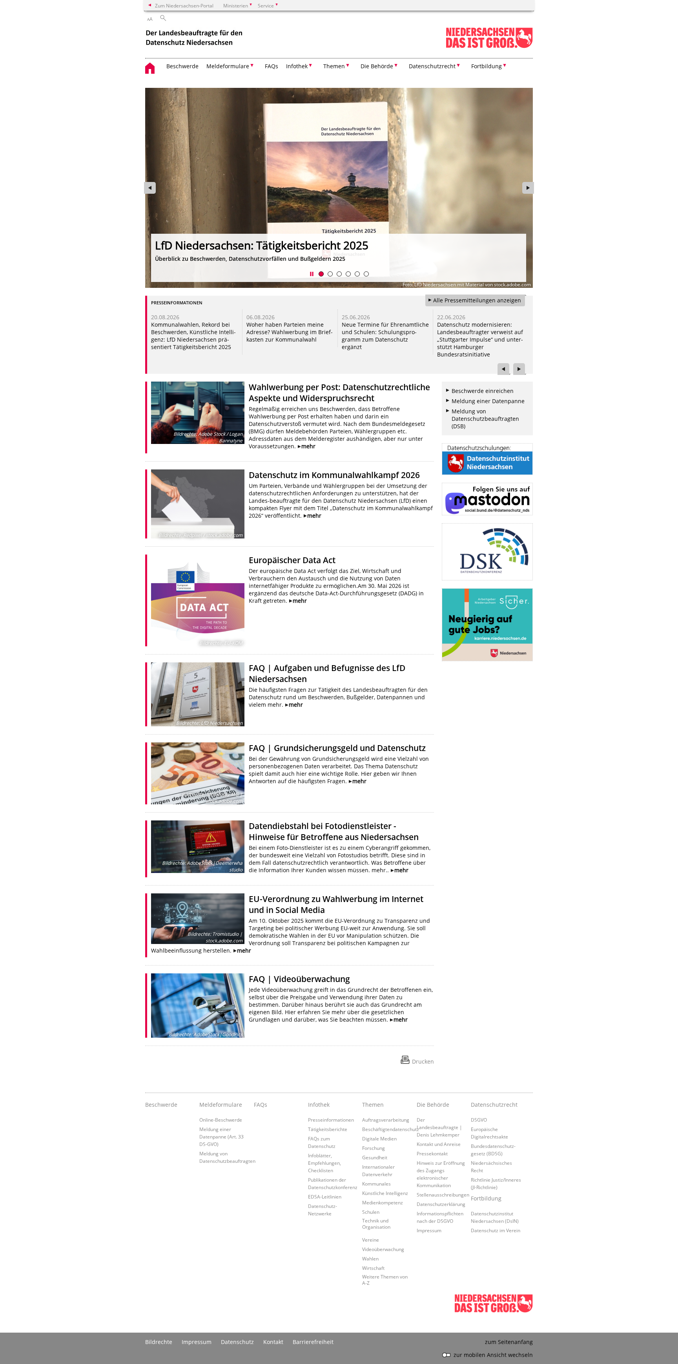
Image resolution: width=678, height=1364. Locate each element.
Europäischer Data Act (292, 560)
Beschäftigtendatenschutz (390, 1129)
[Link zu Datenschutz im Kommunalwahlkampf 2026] (197, 503)
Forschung (373, 1148)
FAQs (271, 66)
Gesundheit (374, 1157)
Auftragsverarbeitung (385, 1120)
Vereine (370, 1240)
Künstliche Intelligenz (385, 1193)
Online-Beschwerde (220, 1120)
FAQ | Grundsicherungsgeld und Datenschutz (337, 747)
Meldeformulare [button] (227, 66)
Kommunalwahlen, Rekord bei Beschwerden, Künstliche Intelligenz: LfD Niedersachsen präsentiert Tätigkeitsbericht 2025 (193, 336)
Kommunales (376, 1183)
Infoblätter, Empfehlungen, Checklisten (324, 1162)
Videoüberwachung (383, 1249)
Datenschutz (237, 1342)
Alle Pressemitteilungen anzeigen (477, 300)
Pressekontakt (432, 1153)
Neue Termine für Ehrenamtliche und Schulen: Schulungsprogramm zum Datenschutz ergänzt (385, 336)
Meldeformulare (220, 1104)
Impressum (429, 1230)
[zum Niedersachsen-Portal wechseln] (489, 46)
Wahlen (370, 1258)
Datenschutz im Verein (495, 1230)
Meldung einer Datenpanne (488, 401)
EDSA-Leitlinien (324, 1196)
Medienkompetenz (382, 1202)
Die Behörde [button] (377, 66)
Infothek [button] (297, 66)
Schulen (370, 1212)
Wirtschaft (373, 1268)
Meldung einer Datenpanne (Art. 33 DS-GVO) (221, 1136)
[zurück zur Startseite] (195, 38)
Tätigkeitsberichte (327, 1129)
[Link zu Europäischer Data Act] (197, 601)
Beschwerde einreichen (483, 391)
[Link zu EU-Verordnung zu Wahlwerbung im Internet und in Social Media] (197, 918)
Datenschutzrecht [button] (432, 66)
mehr (308, 446)
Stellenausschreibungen (443, 1194)
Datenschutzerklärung (441, 1204)
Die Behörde (433, 1104)
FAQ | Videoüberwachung (299, 978)
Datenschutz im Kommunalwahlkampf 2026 (334, 474)
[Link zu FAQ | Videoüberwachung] (197, 1005)
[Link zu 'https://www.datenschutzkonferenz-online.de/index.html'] (487, 551)
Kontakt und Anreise (439, 1144)
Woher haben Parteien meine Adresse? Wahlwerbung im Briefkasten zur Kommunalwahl (289, 332)
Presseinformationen (331, 1120)
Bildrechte (158, 1342)
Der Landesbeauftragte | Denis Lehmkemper (439, 1127)
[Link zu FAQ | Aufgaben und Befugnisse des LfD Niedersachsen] (197, 694)
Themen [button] (334, 66)
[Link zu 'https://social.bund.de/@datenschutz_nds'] (487, 499)
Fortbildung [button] (486, 66)
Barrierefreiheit (313, 1342)
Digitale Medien (379, 1138)
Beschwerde (182, 66)
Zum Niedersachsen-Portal (184, 5)
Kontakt (273, 1342)
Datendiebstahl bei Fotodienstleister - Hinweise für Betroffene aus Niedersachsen (334, 831)
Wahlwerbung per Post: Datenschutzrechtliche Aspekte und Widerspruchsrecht (339, 393)
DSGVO (479, 1120)
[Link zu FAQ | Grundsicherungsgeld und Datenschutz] (197, 773)
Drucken (423, 1061)
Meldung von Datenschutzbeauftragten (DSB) (485, 418)
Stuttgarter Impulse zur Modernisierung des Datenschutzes (328, 245)
